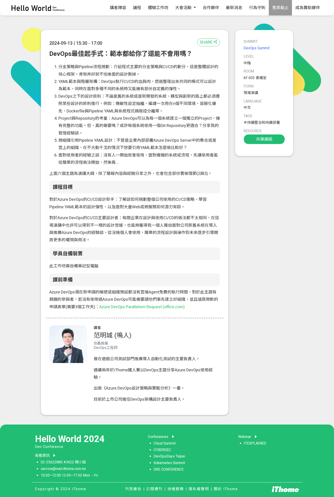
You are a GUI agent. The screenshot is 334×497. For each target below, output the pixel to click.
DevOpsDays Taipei (169, 456)
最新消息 (234, 7)
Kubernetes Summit (169, 463)
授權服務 (175, 489)
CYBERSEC (162, 450)
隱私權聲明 (199, 489)
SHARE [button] (206, 42)
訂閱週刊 (154, 489)
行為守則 (257, 7)
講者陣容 (118, 7)
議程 (137, 7)
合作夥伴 (211, 7)
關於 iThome (226, 489)
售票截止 (280, 7)
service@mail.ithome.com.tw (63, 469)
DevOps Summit (256, 48)
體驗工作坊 (158, 7)
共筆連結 (264, 139)
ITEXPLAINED (255, 443)
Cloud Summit (165, 443)
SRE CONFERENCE (169, 469)
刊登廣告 (133, 489)
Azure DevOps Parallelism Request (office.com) (142, 306)
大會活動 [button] (183, 7)
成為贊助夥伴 (307, 7)
